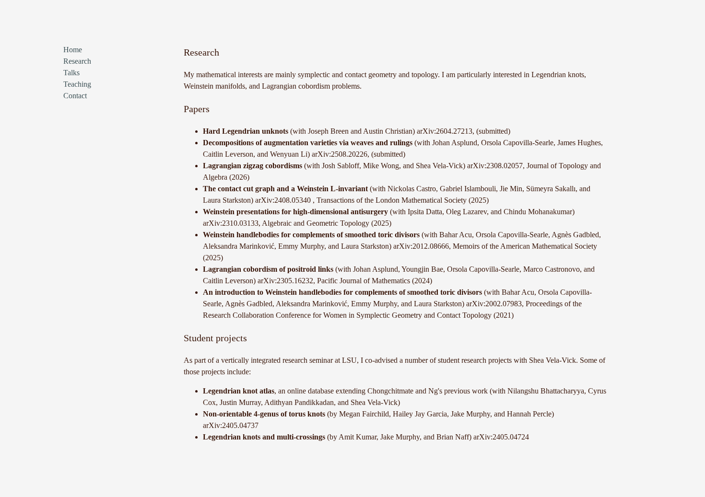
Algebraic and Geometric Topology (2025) (326, 223)
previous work (467, 391)
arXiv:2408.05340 (284, 200)
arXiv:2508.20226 (339, 154)
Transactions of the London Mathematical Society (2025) (403, 200)
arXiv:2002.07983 (494, 304)
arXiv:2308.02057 (495, 166)
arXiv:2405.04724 (501, 437)
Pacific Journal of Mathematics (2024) (374, 281)
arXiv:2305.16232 (285, 281)
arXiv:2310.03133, (232, 223)
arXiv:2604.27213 (444, 131)
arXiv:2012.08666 (421, 246)
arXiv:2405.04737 (230, 425)
